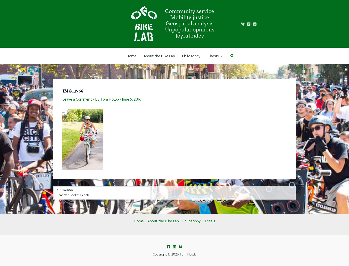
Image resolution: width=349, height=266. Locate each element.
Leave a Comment (77, 99)
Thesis (209, 221)
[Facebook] (255, 24)
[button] (221, 56)
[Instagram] (249, 24)
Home (139, 221)
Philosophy (191, 221)
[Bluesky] (243, 24)
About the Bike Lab (163, 221)
